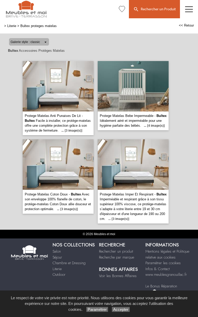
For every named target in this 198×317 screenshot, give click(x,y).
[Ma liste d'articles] (122, 9)
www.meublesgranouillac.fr (166, 274)
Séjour (57, 257)
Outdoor (59, 274)
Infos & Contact (157, 269)
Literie (11, 26)
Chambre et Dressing (69, 263)
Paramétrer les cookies (163, 263)
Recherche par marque (116, 257)
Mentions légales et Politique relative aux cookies (167, 254)
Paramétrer (97, 309)
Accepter (120, 309)
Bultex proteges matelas (38, 26)
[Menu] (189, 9)
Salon (57, 251)
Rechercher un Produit (157, 9)
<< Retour (186, 25)
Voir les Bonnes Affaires (118, 276)
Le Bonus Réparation (161, 286)
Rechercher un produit (116, 251)
